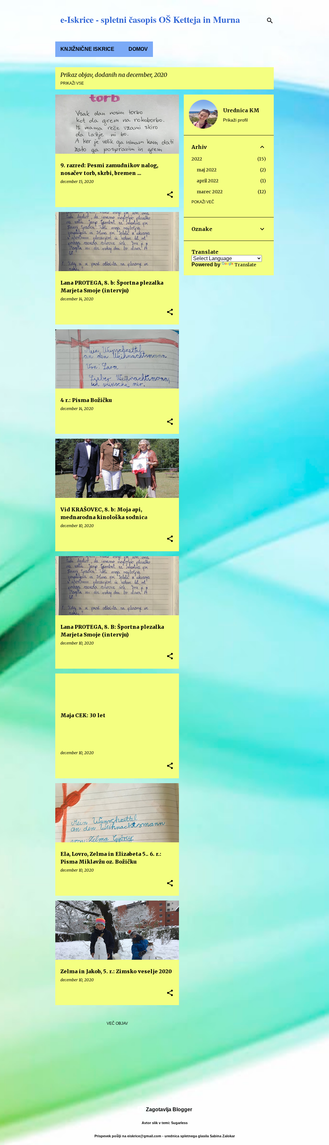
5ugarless (179, 1123)
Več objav (117, 1023)
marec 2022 (210, 192)
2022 (196, 159)
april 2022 (207, 181)
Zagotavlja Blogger (168, 1109)
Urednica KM (241, 110)
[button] (170, 195)
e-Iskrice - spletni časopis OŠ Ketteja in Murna (150, 19)
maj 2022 (207, 170)
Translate (245, 265)
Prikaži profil (235, 120)
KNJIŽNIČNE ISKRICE (87, 49)
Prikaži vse (72, 83)
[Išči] (270, 20)
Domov (138, 49)
